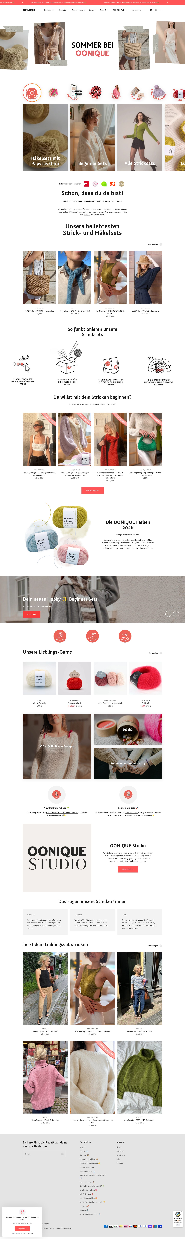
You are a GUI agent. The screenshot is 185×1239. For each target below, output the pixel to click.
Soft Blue (148, 540)
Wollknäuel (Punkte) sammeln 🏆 (92, 1204)
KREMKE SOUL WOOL (110, 702)
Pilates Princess (128, 540)
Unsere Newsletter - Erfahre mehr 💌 (93, 1179)
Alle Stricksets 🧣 (86, 1196)
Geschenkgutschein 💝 (88, 1192)
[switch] (178, 1225)
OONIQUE (39, 702)
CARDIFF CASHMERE (75, 702)
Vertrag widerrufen (87, 1170)
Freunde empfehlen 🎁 (88, 1200)
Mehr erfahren (128, 872)
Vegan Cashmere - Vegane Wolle (110, 705)
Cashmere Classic (75, 705)
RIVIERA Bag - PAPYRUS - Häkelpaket (39, 311)
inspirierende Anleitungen (104, 212)
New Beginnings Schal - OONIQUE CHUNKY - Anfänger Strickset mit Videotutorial (110, 475)
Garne (91, 10)
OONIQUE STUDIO (110, 308)
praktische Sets (121, 212)
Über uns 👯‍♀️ (84, 1157)
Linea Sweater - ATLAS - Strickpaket (45, 1122)
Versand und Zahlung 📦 (89, 1162)
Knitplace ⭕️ (84, 1209)
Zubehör (103, 10)
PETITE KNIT (74, 308)
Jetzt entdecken (33, 617)
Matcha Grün (140, 543)
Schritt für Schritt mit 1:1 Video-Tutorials (62, 815)
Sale (118, 1162)
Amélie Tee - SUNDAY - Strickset (139, 1034)
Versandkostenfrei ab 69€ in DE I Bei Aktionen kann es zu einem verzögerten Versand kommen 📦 (30, 2)
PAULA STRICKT (39, 308)
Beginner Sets (77, 10)
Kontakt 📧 (84, 1153)
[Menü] (181, 1212)
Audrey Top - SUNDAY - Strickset (45, 1034)
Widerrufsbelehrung (63, 1231)
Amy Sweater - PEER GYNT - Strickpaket (139, 1122)
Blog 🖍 (82, 1149)
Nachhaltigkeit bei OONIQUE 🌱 (92, 1188)
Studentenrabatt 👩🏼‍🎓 (87, 1184)
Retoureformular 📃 (87, 1174)
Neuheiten (135, 10)
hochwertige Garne (86, 212)
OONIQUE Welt (118, 10)
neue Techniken (131, 815)
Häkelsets (62, 10)
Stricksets (47, 10)
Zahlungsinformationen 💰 (90, 1166)
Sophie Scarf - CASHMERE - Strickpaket (75, 311)
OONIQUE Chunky (39, 705)
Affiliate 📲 (84, 1213)
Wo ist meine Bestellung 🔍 (90, 1217)
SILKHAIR (145, 705)
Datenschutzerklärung (45, 1231)
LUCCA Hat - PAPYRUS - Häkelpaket (146, 311)
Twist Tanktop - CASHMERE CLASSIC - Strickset (92, 1034)
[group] (92, 48)
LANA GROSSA (146, 702)
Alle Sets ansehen (92, 490)
